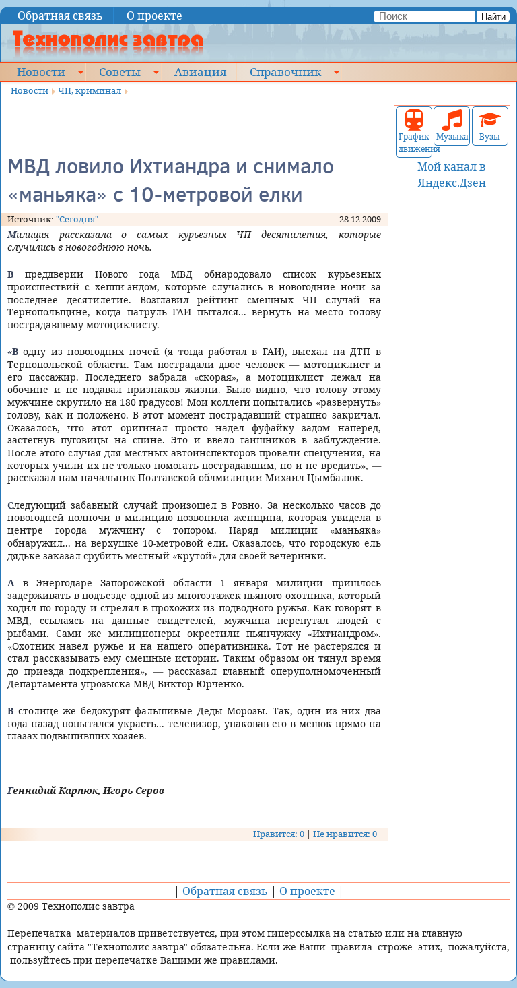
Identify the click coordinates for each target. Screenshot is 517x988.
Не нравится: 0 (345, 834)
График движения (414, 142)
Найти (493, 16)
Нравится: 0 (278, 834)
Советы (120, 71)
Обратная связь (60, 15)
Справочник (285, 71)
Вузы (489, 136)
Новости (41, 71)
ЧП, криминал (89, 90)
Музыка (451, 136)
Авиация (200, 71)
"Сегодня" (77, 219)
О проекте (154, 15)
